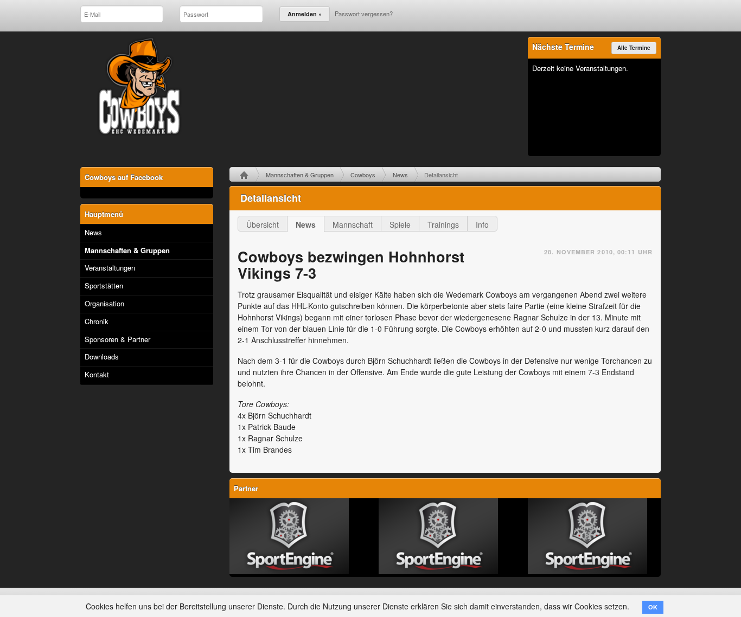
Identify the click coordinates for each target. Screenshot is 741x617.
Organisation (104, 303)
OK (652, 607)
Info (482, 224)
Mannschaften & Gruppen (300, 174)
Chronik (96, 321)
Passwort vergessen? (364, 13)
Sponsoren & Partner (117, 339)
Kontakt (97, 374)
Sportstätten (104, 285)
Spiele (400, 224)
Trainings (443, 224)
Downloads (102, 356)
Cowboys (362, 174)
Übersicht (262, 224)
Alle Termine (633, 48)
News (400, 174)
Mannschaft (353, 224)
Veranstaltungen (110, 267)
